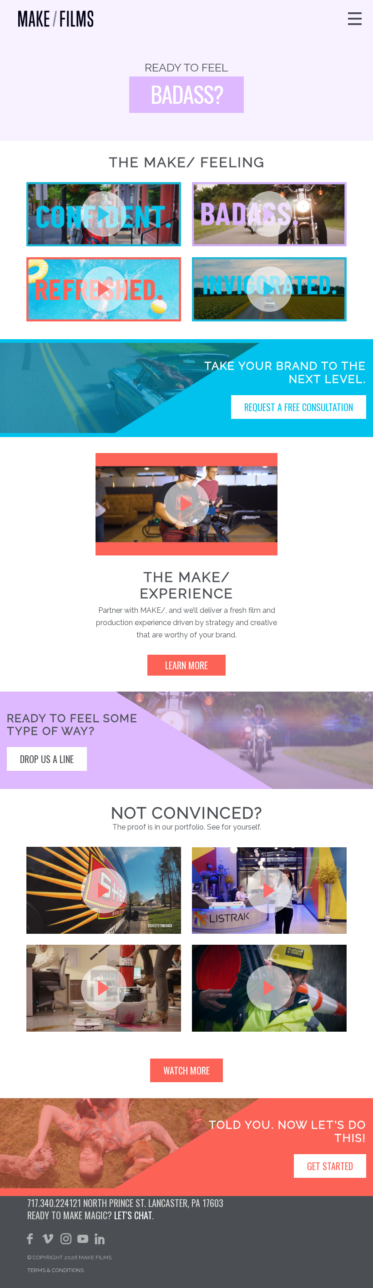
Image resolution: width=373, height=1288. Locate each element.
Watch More (186, 1070)
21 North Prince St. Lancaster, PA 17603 (148, 1203)
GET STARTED (330, 1166)
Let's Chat (133, 1215)
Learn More (186, 665)
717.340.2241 (50, 1203)
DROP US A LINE (47, 759)
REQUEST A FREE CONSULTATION (298, 407)
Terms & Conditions (55, 1270)
